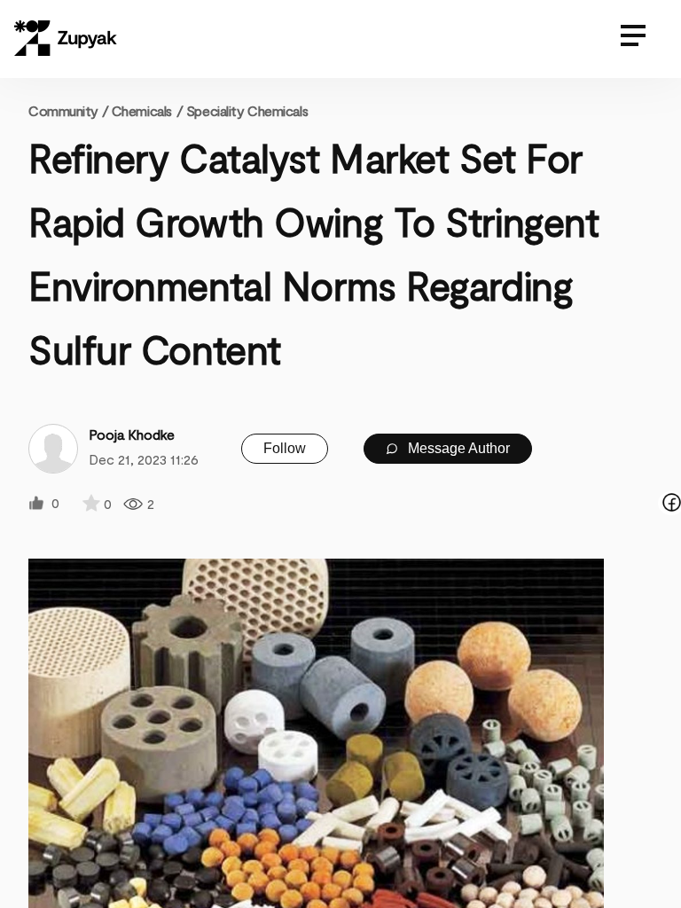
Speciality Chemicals (247, 110)
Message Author (457, 448)
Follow (284, 448)
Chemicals (142, 110)
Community (68, 110)
